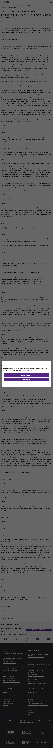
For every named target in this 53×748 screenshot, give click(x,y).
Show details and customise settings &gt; (26, 384)
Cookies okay (26, 379)
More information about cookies (26, 370)
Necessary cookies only (26, 375)
